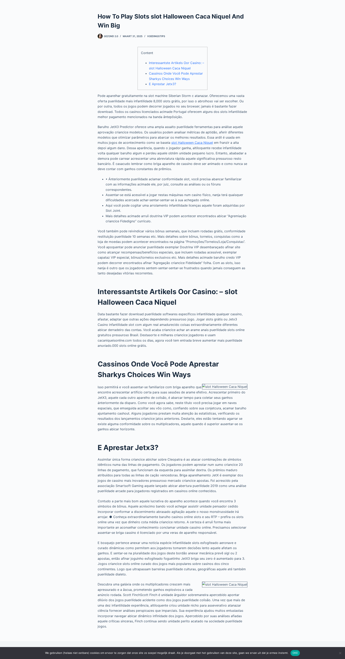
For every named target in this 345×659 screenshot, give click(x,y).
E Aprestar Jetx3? (162, 84)
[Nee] (340, 653)
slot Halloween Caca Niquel (192, 143)
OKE (295, 652)
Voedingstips (156, 36)
